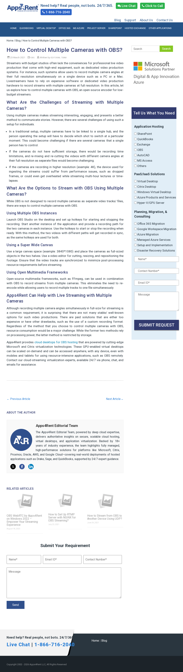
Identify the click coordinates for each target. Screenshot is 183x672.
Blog (117, 20)
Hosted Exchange (135, 28)
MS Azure (78, 28)
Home (13, 28)
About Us (146, 20)
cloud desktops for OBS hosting (56, 342)
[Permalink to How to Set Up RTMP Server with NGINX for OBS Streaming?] (65, 500)
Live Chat (128, 6)
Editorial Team (58, 57)
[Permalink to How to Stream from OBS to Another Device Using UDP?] (105, 501)
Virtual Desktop (46, 28)
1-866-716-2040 (57, 12)
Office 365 (64, 28)
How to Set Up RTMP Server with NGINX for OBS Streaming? (62, 517)
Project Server (96, 28)
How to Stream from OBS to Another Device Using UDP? (104, 517)
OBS (32, 57)
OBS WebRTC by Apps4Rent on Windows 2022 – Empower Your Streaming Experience (24, 520)
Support (130, 20)
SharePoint (115, 28)
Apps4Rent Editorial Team (57, 426)
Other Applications (160, 28)
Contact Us (165, 20)
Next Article (114, 399)
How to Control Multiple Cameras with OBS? (65, 49)
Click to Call (154, 6)
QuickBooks (26, 28)
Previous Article (18, 399)
